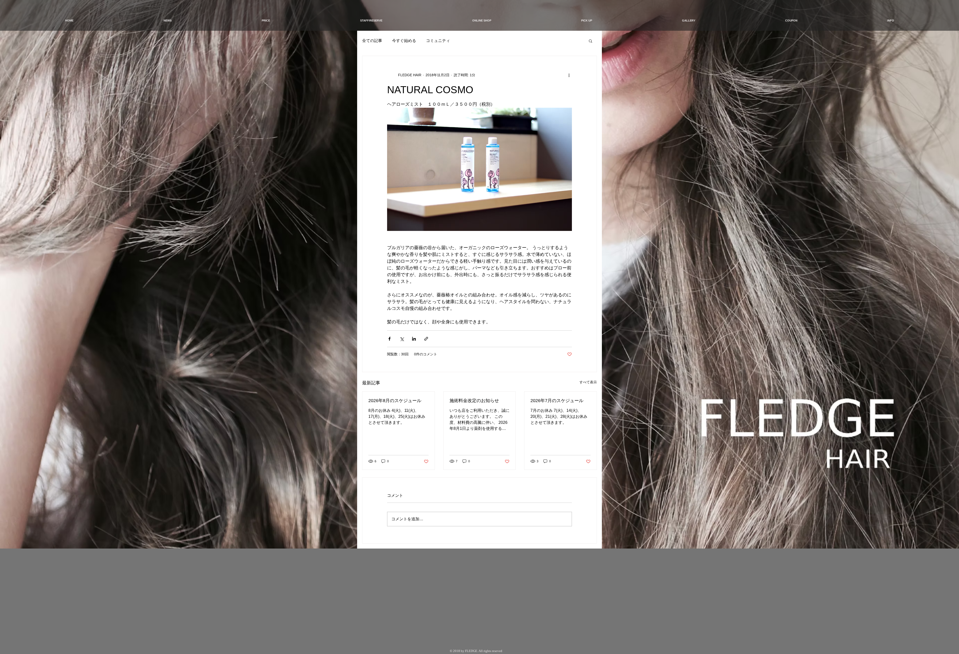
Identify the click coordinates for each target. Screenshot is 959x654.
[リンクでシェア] (426, 338)
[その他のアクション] (569, 75)
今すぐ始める (404, 40)
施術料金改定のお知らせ (474, 400)
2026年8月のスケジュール (394, 400)
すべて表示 (588, 382)
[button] (590, 41)
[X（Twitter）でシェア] (401, 338)
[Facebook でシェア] (389, 338)
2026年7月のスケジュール (556, 400)
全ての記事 (372, 40)
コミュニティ (438, 40)
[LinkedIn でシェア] (414, 338)
